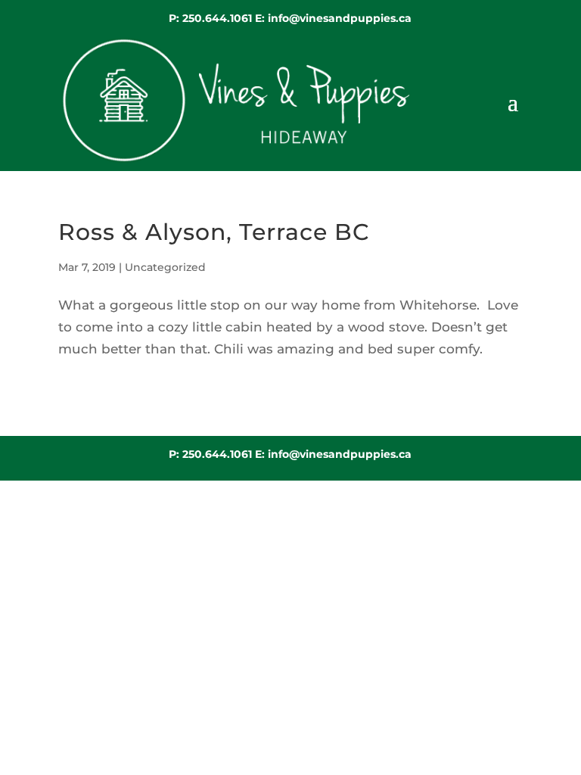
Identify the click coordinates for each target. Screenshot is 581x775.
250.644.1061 (218, 18)
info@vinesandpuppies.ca (340, 18)
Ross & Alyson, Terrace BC (213, 232)
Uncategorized (165, 267)
